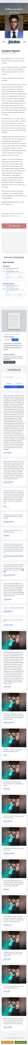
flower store (18, 216)
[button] (14, 640)
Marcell (11, 193)
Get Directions (8, 277)
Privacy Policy (10, 1038)
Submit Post (14, 387)
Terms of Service (18, 1038)
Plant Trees (19, 277)
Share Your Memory (9, 362)
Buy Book (15, 339)
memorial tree (19, 213)
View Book (7, 339)
